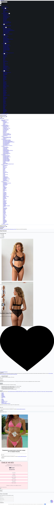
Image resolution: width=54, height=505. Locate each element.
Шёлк (4, 166)
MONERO (4, 201)
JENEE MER (5, 203)
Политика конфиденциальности (6, 403)
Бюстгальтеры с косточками (7, 140)
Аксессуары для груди (7, 134)
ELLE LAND (5, 200)
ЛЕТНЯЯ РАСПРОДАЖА (5, 125)
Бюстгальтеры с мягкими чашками (7, 141)
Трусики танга (5, 148)
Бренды (3, 181)
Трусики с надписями (6, 152)
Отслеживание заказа (4, 401)
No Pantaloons (5, 193)
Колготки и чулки (5, 172)
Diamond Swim (5, 208)
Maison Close (5, 220)
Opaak (4, 219)
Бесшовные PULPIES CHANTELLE (8, 150)
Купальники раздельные (6, 155)
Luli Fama (4, 202)
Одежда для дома (6, 133)
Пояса (4, 131)
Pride (3, 199)
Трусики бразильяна (6, 147)
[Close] (0, 460)
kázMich (4, 195)
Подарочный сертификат (5, 224)
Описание (1, 372)
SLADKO (4, 197)
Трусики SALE (39, 391)
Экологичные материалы (49, 391)
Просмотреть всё (5, 165)
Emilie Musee (5, 182)
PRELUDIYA (5, 185)
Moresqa (4, 211)
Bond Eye (4, 212)
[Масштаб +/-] (0, 489)
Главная (3, 392)
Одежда (4, 123)
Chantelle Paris (5, 187)
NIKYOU (4, 204)
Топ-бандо (4, 162)
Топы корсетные (5, 144)
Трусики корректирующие (6, 153)
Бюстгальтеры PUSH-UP (6, 142)
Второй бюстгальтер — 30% (7, 137)
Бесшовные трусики (6, 149)
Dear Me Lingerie (5, 184)
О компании (3, 396)
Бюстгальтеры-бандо (6, 143)
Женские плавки (5, 163)
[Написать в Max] (51, 501)
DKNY (4, 189)
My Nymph (4, 209)
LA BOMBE (4, 192)
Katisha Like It (5, 198)
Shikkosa (4, 186)
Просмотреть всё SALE (30, 391)
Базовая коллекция (12, 391)
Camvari (4, 213)
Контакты (3, 395)
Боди (4, 132)
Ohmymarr (4, 194)
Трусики (5, 130)
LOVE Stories (5, 183)
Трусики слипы (43, 391)
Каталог (3, 164)
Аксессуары (4, 179)
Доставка (1, 380)
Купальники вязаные (6, 158)
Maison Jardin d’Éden (6, 196)
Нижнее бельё (5, 121)
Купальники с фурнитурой (6, 156)
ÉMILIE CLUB (5, 180)
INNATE (4, 206)
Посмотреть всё (5, 135)
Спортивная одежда (6, 122)
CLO (3, 191)
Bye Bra (4, 222)
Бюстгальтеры (5, 167)
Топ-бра (4, 161)
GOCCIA (4, 210)
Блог (2, 397)
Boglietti (4, 217)
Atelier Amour (5, 221)
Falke (4, 223)
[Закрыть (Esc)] (2, 489)
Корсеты (4, 124)
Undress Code (5, 215)
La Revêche (4, 214)
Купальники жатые (5, 157)
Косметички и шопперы (6, 178)
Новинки (3, 394)
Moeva (4, 216)
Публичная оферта (4, 402)
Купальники (5, 126)
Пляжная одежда (5, 176)
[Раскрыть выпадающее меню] (4, 146)
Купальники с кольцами (6, 159)
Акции (2, 136)
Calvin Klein (4, 188)
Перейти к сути (2, 0)
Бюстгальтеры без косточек (6, 139)
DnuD (4, 218)
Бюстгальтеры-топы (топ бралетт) (7, 145)
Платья (4, 175)
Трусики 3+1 (5, 138)
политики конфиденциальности (22, 456)
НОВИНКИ (3, 120)
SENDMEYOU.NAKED (6, 205)
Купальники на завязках (6, 160)
